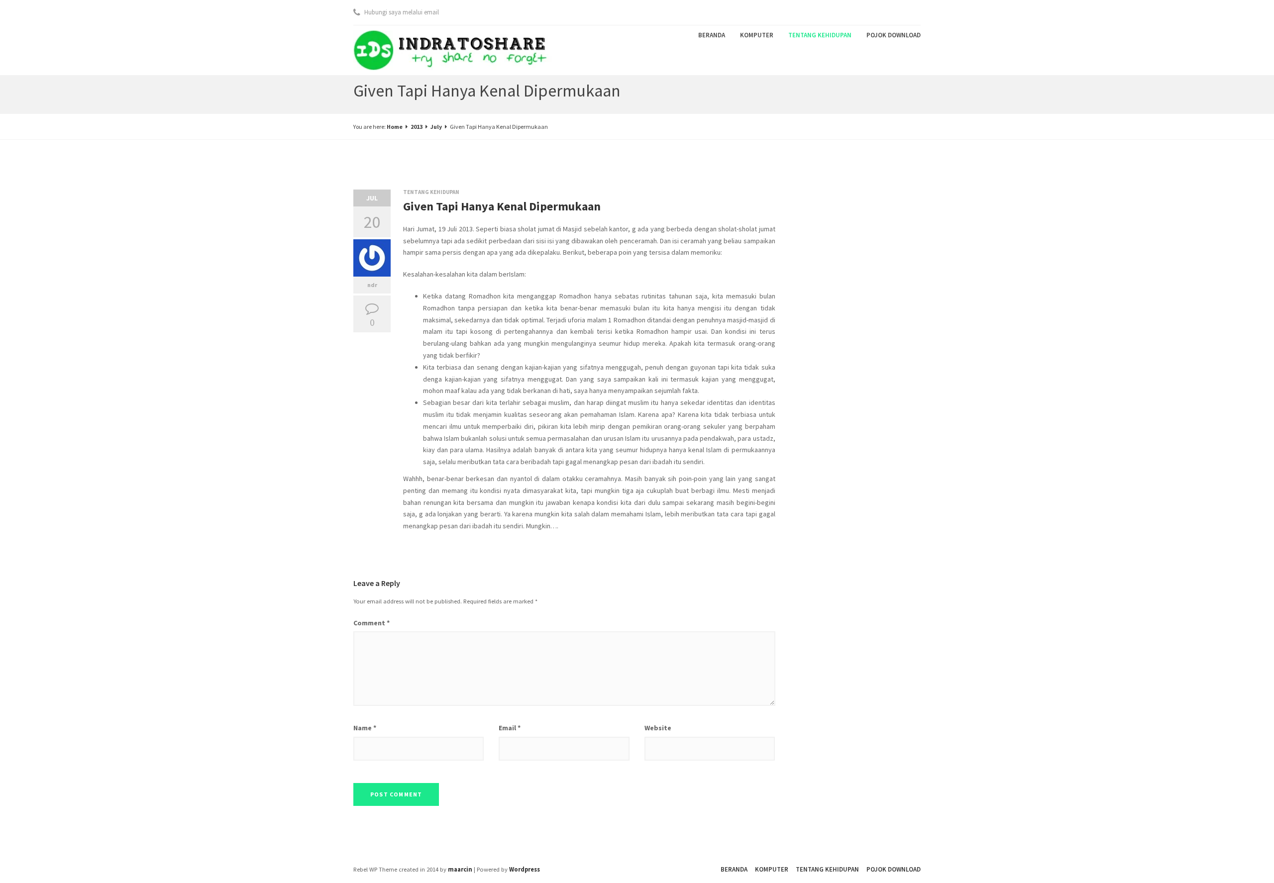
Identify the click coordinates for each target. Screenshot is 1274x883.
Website (657, 727)
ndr (372, 285)
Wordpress (524, 869)
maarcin (460, 869)
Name (364, 727)
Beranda (711, 35)
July (436, 126)
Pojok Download (893, 35)
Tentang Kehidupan (819, 35)
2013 (417, 126)
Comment (371, 622)
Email (510, 727)
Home (395, 126)
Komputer (756, 35)
